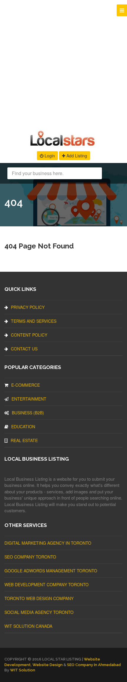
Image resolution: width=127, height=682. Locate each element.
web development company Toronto (46, 584)
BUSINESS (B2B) (28, 413)
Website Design (47, 665)
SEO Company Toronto (30, 557)
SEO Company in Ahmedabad (94, 665)
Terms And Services (33, 321)
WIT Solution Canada (28, 626)
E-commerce (25, 385)
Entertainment (29, 399)
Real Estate (24, 440)
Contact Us (24, 349)
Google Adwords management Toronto (50, 571)
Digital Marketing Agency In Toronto (47, 543)
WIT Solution (22, 670)
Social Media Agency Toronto (39, 612)
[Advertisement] (63, 63)
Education (23, 426)
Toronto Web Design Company (39, 598)
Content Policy (29, 335)
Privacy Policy (28, 307)
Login (49, 156)
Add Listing (76, 156)
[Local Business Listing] (63, 145)
